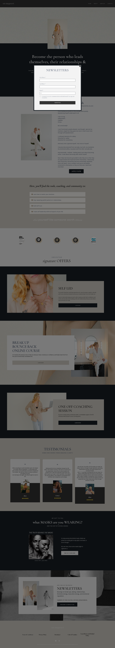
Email (41, 90)
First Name (43, 77)
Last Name (43, 84)
